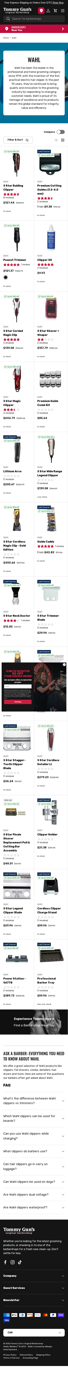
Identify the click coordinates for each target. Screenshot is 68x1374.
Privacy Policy (22, 694)
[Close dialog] (64, 664)
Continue (17, 702)
